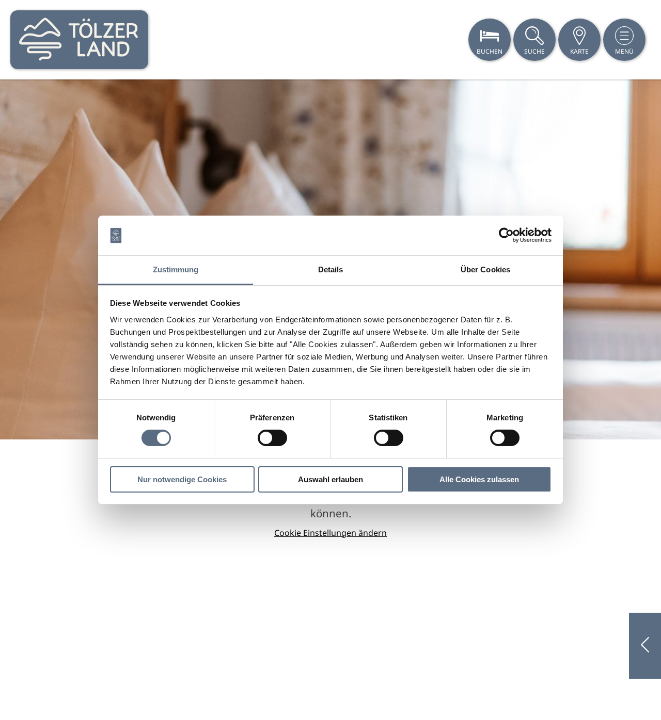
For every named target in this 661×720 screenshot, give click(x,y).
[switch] (272, 438)
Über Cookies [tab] (485, 269)
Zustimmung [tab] (176, 269)
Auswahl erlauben (330, 479)
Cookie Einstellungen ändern (330, 532)
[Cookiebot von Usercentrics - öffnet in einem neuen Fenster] (506, 235)
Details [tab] (330, 269)
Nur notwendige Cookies (182, 479)
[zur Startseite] (79, 39)
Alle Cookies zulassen (479, 479)
